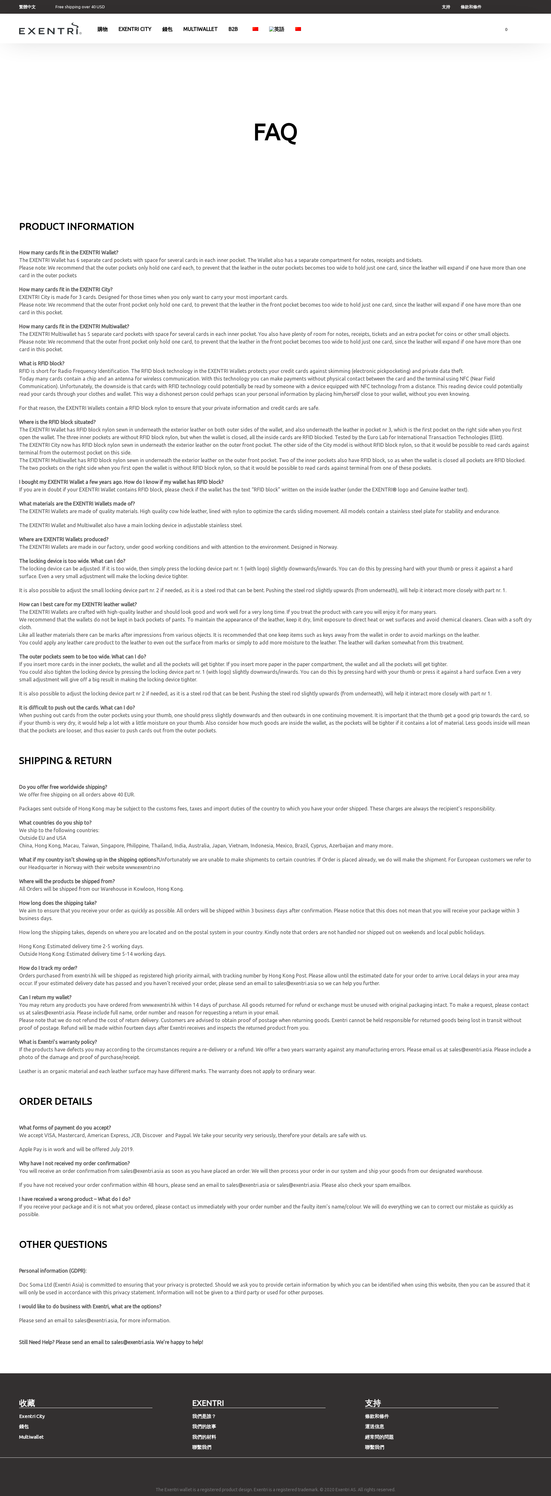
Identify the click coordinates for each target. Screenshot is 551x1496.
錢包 (167, 29)
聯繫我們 (201, 1447)
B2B (233, 29)
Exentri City (135, 29)
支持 (446, 6)
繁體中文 (27, 6)
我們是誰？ (204, 1416)
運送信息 (374, 1426)
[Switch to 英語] (276, 29)
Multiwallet (200, 29)
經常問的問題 (379, 1437)
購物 (103, 29)
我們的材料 (204, 1437)
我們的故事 (204, 1426)
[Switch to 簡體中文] (255, 29)
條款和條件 (471, 6)
